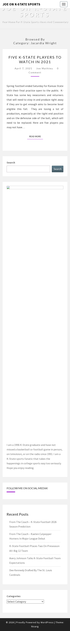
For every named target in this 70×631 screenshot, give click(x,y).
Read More (36, 136)
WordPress (47, 622)
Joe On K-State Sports (21, 4)
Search (11, 162)
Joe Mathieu (44, 68)
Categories (14, 596)
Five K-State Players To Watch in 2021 (35, 59)
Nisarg (35, 626)
